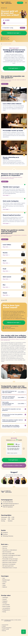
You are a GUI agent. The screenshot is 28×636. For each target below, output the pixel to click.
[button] (26, 3)
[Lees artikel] (14, 392)
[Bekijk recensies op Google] (4, 8)
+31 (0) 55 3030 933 (19, 476)
